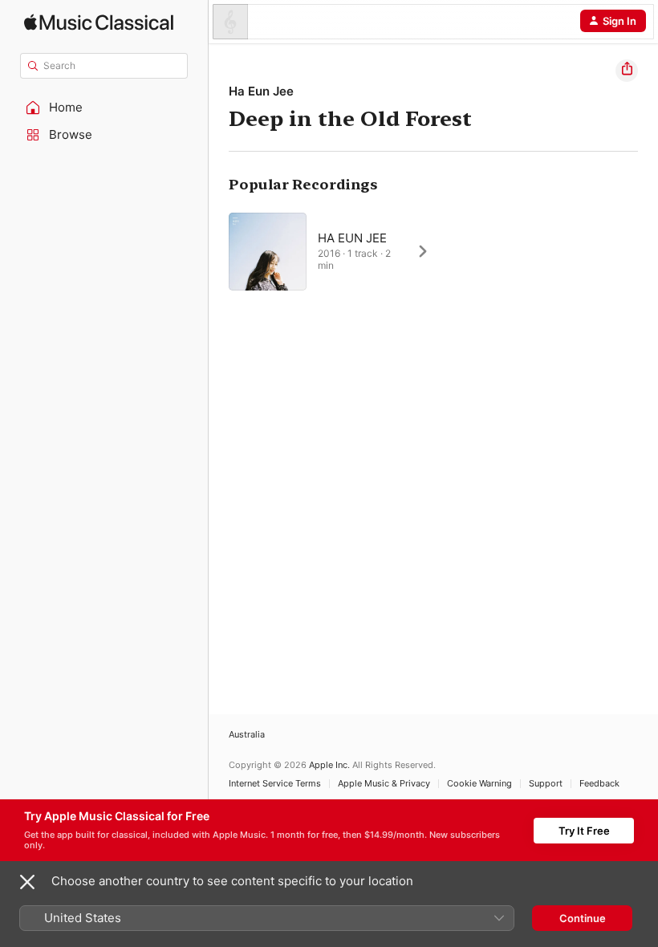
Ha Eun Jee (261, 91)
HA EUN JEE (352, 238)
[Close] (27, 882)
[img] (98, 22)
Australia (247, 734)
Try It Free (584, 830)
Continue (582, 918)
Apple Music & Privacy (384, 783)
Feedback (599, 783)
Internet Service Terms (275, 783)
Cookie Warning (479, 783)
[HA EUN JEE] (337, 251)
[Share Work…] (626, 70)
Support (546, 783)
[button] (104, 108)
